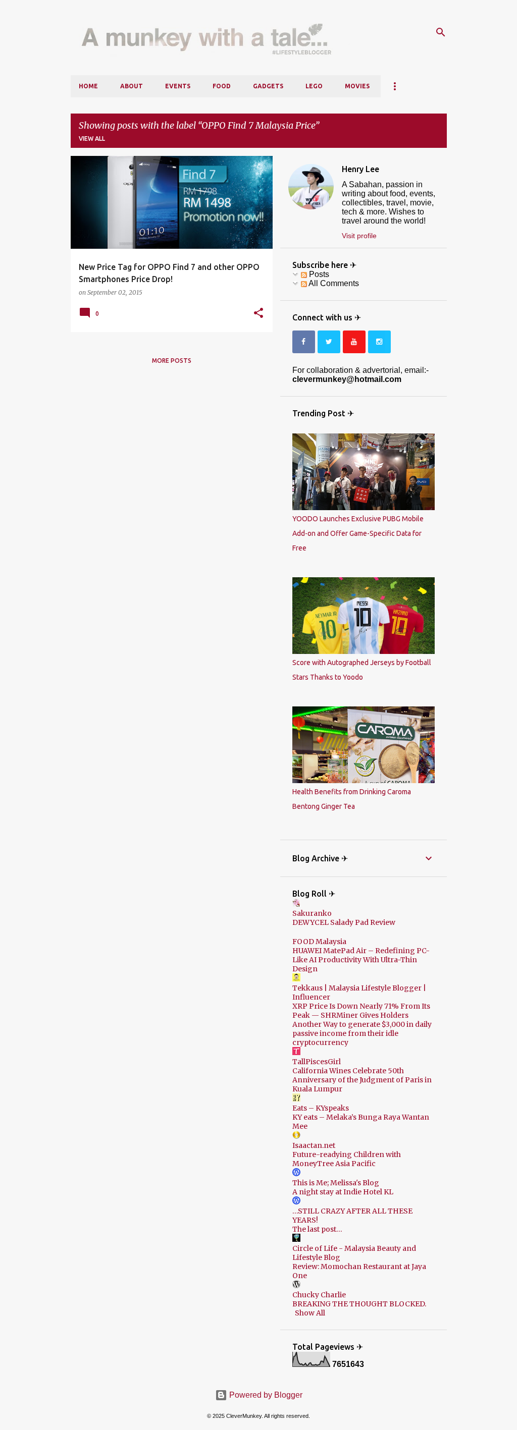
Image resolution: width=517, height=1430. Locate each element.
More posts (171, 360)
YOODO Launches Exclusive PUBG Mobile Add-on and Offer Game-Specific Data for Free (358, 533)
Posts (318, 274)
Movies (357, 86)
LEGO (314, 86)
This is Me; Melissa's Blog (335, 1182)
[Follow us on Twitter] (329, 342)
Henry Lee (360, 169)
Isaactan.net (313, 1145)
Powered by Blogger (264, 1395)
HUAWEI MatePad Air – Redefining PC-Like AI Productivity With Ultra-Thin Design (361, 959)
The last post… (317, 1229)
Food (222, 86)
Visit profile (359, 236)
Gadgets (268, 86)
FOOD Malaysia (319, 941)
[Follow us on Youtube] (354, 342)
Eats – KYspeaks (320, 1108)
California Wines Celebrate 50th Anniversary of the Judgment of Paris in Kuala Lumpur (362, 1079)
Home (88, 86)
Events (177, 86)
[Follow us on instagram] (379, 342)
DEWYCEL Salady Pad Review (343, 922)
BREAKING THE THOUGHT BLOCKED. (359, 1303)
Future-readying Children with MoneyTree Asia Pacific (346, 1159)
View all (92, 138)
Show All (310, 1312)
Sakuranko (312, 913)
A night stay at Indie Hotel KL (342, 1191)
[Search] (441, 32)
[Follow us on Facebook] (303, 342)
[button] (258, 313)
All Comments (333, 283)
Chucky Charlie (319, 1294)
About (131, 86)
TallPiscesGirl (316, 1061)
